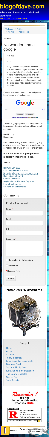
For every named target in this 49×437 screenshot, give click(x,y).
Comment (10, 239)
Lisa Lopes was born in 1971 (15, 170)
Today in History (14, 357)
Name (8, 209)
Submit (11, 278)
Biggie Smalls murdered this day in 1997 (20, 173)
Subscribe (13, 265)
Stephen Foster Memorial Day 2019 (18, 181)
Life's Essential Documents (19, 360)
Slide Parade (12, 380)
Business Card (13, 364)
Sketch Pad (11, 377)
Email (8, 219)
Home (9, 347)
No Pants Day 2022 (11, 167)
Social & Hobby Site (16, 367)
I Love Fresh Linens (12, 184)
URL (8, 229)
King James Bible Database (20, 370)
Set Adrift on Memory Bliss (14, 186)
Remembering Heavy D (13, 175)
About (9, 351)
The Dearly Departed (16, 373)
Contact (10, 354)
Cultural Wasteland (11, 178)
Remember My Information (20, 260)
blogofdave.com (10, 430)
